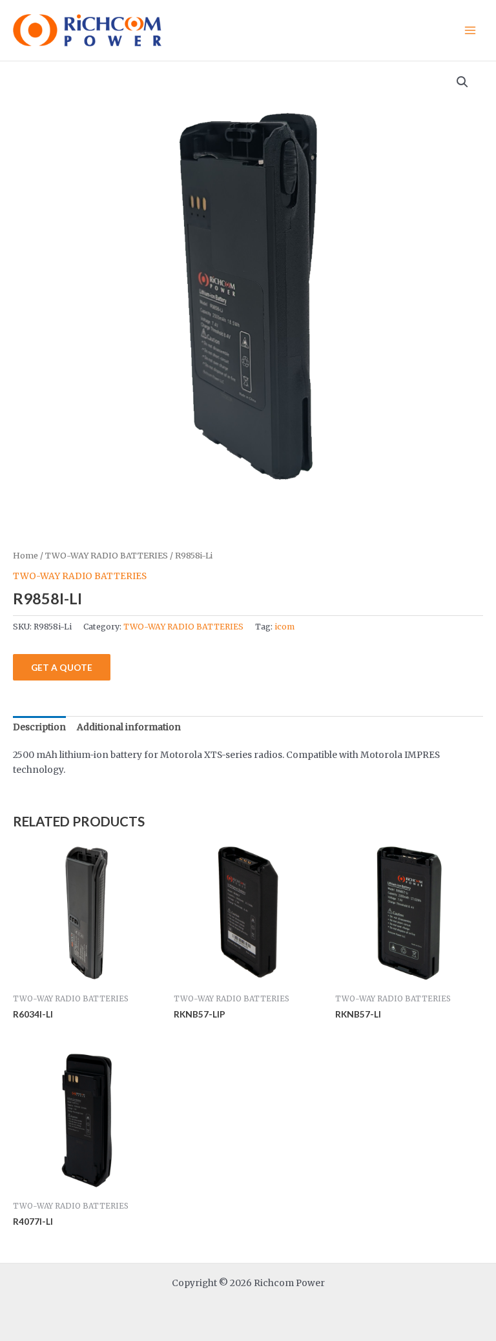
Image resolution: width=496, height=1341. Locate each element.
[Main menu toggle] (470, 30)
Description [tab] (39, 727)
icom (284, 626)
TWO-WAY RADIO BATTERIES (106, 555)
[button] (462, 82)
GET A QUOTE (61, 667)
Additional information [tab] (129, 727)
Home (25, 555)
